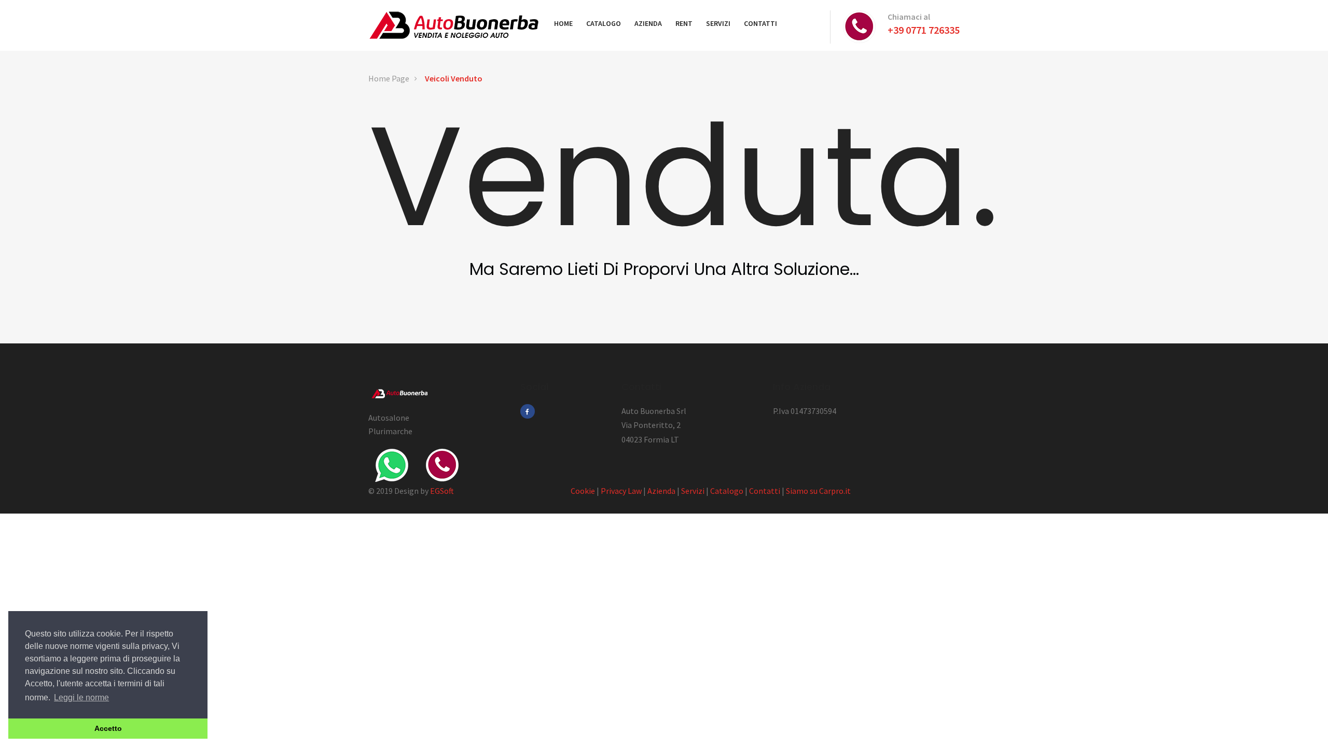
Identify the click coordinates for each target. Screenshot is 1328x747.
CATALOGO (603, 23)
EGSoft (442, 491)
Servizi (692, 491)
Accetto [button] (108, 728)
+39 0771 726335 (924, 29)
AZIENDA (648, 23)
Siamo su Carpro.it (818, 491)
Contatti (764, 491)
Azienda (661, 491)
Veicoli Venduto (453, 78)
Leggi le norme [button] (81, 697)
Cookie (583, 491)
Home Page (388, 78)
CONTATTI (760, 23)
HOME (563, 23)
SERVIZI (718, 23)
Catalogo (726, 491)
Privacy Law (621, 491)
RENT (684, 23)
